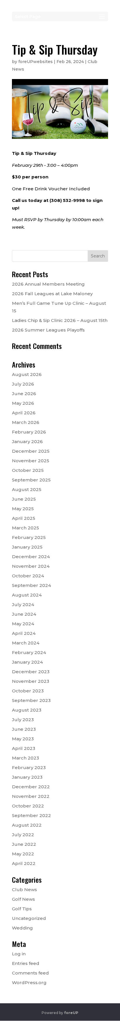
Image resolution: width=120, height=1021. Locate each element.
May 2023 (23, 738)
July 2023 (23, 719)
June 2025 (24, 499)
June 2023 (24, 729)
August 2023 (26, 710)
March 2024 (25, 643)
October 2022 (28, 806)
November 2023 (30, 681)
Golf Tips (22, 908)
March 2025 (25, 528)
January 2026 (27, 441)
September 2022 (31, 815)
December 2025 (31, 451)
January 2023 (27, 777)
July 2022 (23, 834)
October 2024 (28, 575)
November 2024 (31, 566)
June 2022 (24, 844)
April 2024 (24, 633)
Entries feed (25, 963)
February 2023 (29, 767)
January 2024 (27, 662)
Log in (19, 953)
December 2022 (31, 786)
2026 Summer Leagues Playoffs (48, 330)
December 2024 (31, 556)
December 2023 (31, 671)
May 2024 (23, 623)
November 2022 (31, 796)
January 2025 (27, 547)
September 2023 (31, 700)
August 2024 (27, 595)
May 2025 (23, 508)
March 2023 (25, 758)
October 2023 (28, 691)
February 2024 (29, 652)
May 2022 (23, 854)
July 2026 (23, 384)
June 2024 (24, 614)
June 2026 (24, 393)
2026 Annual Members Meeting (48, 284)
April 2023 (23, 748)
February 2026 (29, 432)
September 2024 (31, 585)
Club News (24, 889)
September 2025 (31, 480)
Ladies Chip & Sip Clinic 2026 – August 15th (59, 320)
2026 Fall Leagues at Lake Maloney (52, 293)
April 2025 (23, 518)
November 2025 (30, 460)
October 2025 (28, 470)
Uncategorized (29, 918)
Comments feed (30, 973)
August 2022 (27, 825)
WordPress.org (29, 982)
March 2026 (25, 422)
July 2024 (23, 604)
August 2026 (27, 374)
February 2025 (29, 537)
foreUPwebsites (35, 61)
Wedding (22, 928)
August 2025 (26, 489)
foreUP (71, 1013)
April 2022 (24, 863)
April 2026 (24, 412)
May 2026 (23, 403)
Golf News (23, 899)
